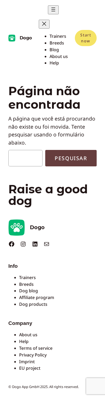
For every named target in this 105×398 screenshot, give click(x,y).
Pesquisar (71, 158)
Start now (85, 37)
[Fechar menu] (44, 24)
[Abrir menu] (53, 9)
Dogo (26, 37)
